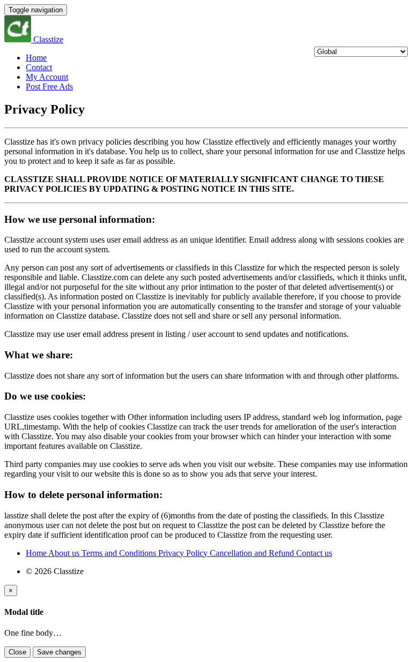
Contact (39, 67)
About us (65, 553)
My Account (47, 76)
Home (36, 57)
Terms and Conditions (120, 553)
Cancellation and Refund (253, 553)
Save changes (59, 652)
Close (17, 652)
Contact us (314, 553)
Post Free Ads (49, 86)
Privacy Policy (184, 553)
